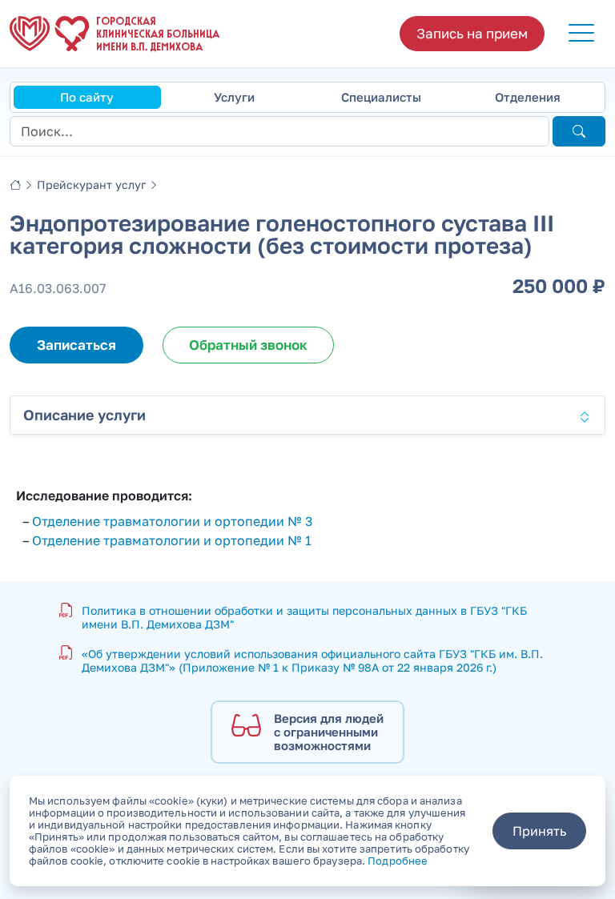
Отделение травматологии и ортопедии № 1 (172, 540)
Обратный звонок (248, 344)
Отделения (528, 97)
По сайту (87, 97)
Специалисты (381, 97)
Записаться (76, 344)
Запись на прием (472, 33)
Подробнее (398, 860)
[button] (581, 34)
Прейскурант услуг (91, 184)
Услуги (234, 97)
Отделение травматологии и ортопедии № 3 (172, 521)
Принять (539, 831)
